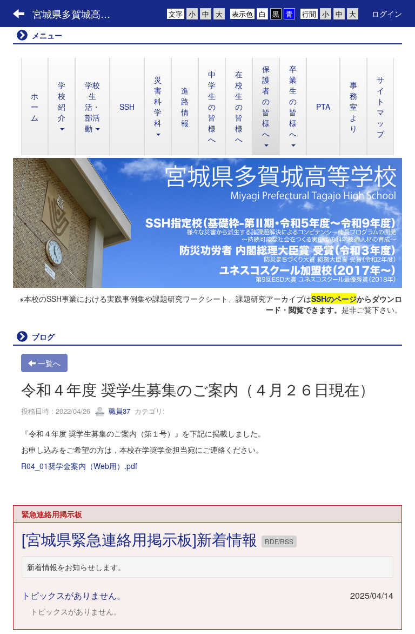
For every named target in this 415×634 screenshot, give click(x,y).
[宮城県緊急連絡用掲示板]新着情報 (142, 539)
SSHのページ (334, 298)
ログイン (387, 13)
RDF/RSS (279, 541)
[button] (266, 106)
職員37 (118, 411)
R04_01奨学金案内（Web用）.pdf (79, 465)
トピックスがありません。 (73, 595)
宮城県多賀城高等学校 (78, 13)
